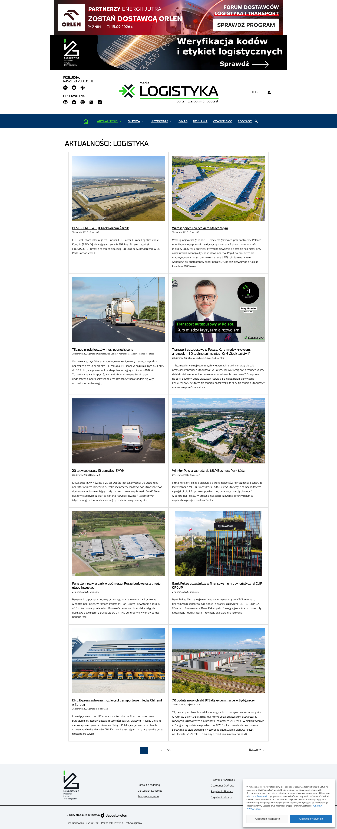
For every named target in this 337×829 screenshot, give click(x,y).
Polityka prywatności (223, 780)
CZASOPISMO (222, 121)
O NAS (183, 121)
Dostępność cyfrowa (222, 785)
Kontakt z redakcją (149, 785)
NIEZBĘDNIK (159, 121)
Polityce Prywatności (258, 796)
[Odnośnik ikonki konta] (269, 92)
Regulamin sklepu (221, 797)
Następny (256, 749)
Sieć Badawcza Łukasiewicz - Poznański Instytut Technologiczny (104, 823)
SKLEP (254, 92)
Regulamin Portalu (222, 791)
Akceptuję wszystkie (311, 819)
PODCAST (245, 121)
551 (169, 750)
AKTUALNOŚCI (107, 121)
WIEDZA (134, 121)
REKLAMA (200, 121)
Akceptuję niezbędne (267, 819)
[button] (120, 121)
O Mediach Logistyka (150, 790)
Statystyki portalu (148, 796)
